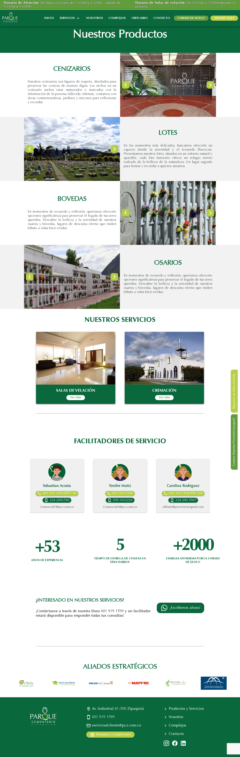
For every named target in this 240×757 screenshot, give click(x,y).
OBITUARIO (139, 18)
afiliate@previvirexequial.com (142, 507)
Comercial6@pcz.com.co (79, 507)
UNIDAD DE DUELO (191, 18)
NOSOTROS (94, 18)
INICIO (49, 18)
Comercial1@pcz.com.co (205, 507)
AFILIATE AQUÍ (224, 18)
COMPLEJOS (117, 18)
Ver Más (75, 397)
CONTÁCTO (161, 18)
